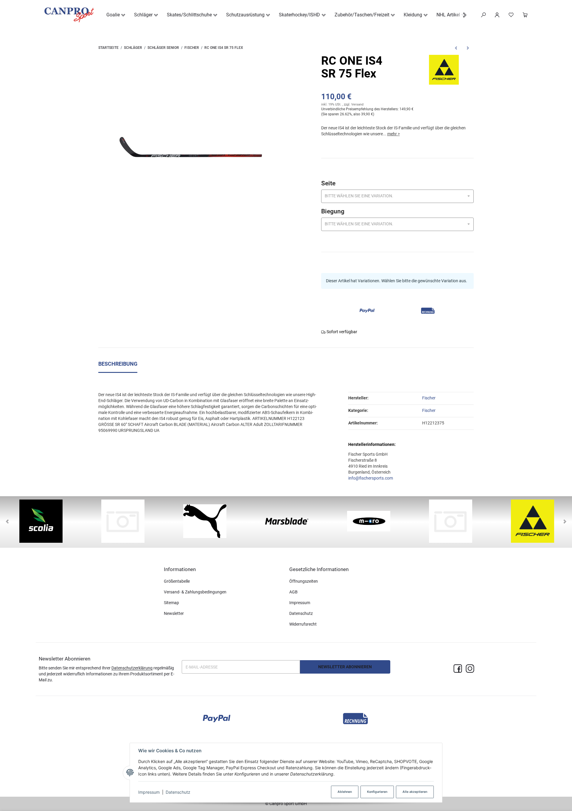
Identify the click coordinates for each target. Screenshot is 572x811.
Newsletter (174, 613)
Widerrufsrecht (303, 624)
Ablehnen (345, 792)
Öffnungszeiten (303, 581)
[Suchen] (483, 15)
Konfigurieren (377, 792)
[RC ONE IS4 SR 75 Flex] (190, 147)
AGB (293, 592)
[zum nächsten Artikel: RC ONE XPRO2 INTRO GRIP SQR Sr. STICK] (468, 48)
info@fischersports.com (370, 478)
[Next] (565, 522)
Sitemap (171, 602)
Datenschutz (178, 792)
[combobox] (397, 196)
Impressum (149, 792)
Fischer (429, 410)
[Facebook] (457, 669)
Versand (357, 104)
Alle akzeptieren (414, 792)
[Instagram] (470, 669)
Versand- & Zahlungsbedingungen (195, 592)
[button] (461, 15)
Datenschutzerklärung (132, 668)
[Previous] (7, 522)
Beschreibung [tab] (117, 364)
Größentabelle (177, 581)
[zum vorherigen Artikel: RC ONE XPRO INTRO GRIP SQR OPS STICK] (456, 48)
